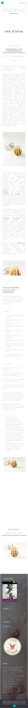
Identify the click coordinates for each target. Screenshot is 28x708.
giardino (4, 679)
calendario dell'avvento (9, 670)
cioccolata (12, 671)
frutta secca (6, 678)
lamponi (4, 681)
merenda (4, 684)
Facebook (8, 533)
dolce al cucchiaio (7, 675)
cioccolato (19, 671)
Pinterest (20, 533)
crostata (11, 673)
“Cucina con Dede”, (12, 194)
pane (10, 686)
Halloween (19, 679)
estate (16, 676)
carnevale (5, 671)
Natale (10, 684)
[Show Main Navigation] (2, 3)
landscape (11, 681)
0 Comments (13, 60)
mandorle (5, 683)
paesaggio (5, 686)
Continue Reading (14, 529)
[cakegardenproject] (14, 11)
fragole (21, 676)
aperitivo (5, 667)
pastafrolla (17, 687)
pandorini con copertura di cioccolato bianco (14, 51)
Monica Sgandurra (19, 56)
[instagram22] (21, 3)
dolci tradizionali (14, 45)
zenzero (20, 691)
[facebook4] (22, 3)
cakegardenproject (16, 668)
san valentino (12, 689)
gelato (17, 678)
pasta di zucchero (7, 687)
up (16, 691)
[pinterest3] (26, 3)
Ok (14, 706)
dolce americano (19, 675)
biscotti (21, 667)
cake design (5, 668)
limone (17, 681)
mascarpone (12, 683)
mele (18, 683)
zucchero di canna (7, 692)
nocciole (15, 684)
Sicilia (19, 689)
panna (15, 686)
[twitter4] (24, 3)
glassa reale (11, 679)
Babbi (16, 667)
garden (13, 678)
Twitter (14, 533)
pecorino (4, 689)
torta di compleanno (8, 691)
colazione (5, 673)
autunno (11, 667)
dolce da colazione (7, 676)
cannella (19, 670)
